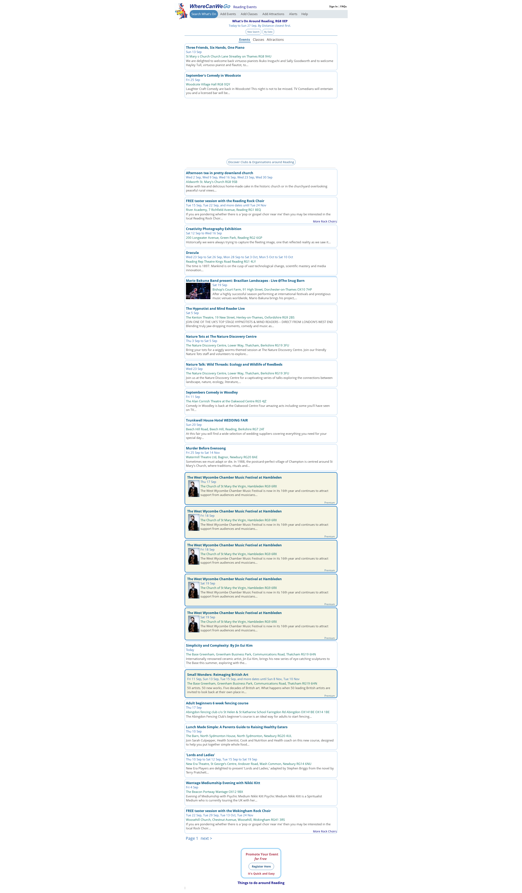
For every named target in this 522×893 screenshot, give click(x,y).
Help (304, 14)
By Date (268, 31)
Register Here (261, 866)
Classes (258, 39)
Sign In (333, 6)
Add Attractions (273, 14)
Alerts (293, 14)
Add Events (228, 14)
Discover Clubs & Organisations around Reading (261, 162)
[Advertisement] (261, 127)
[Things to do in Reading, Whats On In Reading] (210, 6)
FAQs (343, 6)
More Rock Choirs (325, 221)
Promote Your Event (262, 856)
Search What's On (203, 14)
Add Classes (249, 14)
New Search (253, 31)
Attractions (275, 39)
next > (206, 838)
